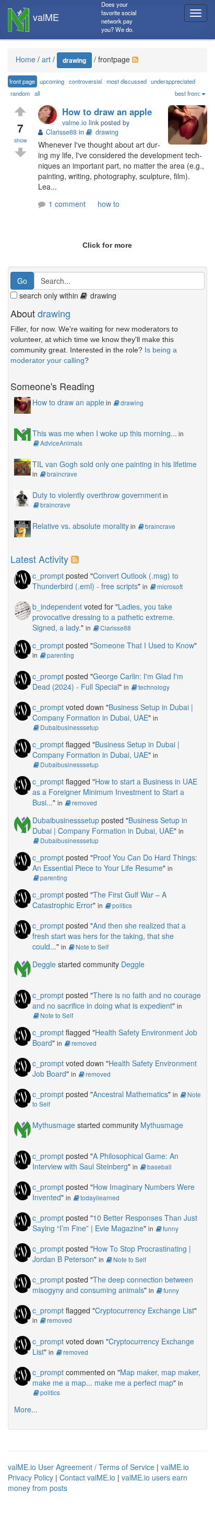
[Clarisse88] (50, 115)
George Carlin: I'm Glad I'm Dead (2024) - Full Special (107, 681)
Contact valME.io (87, 1477)
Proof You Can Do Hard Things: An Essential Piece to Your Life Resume (114, 862)
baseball (159, 1166)
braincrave (62, 473)
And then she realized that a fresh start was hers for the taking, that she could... (109, 936)
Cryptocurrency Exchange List (144, 1310)
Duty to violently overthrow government (96, 495)
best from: (187, 93)
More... (26, 1409)
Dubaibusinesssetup (69, 727)
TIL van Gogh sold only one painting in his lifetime (114, 464)
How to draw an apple (107, 111)
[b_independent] (22, 609)
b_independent (57, 606)
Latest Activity (39, 559)
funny (170, 1228)
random (20, 93)
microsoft (170, 586)
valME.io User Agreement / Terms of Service (81, 1467)
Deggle (44, 964)
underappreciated (173, 81)
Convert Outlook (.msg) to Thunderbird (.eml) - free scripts (105, 580)
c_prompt (48, 575)
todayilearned (100, 1197)
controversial (85, 81)
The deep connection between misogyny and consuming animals (112, 1284)
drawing (74, 60)
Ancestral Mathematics (130, 1094)
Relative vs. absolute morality (80, 526)
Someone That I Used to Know (143, 645)
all (37, 93)
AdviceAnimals (61, 442)
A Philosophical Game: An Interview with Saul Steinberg (105, 1161)
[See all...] (76, 559)
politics (122, 905)
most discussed (126, 81)
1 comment (67, 203)
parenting (60, 654)
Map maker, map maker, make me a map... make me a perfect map (116, 1377)
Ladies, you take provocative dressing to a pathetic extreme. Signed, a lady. (103, 617)
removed (84, 802)
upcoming (52, 81)
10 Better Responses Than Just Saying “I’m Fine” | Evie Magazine (114, 1222)
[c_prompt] (22, 578)
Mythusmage (53, 1125)
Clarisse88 (115, 627)
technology (154, 686)
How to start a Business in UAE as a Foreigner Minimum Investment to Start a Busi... (114, 792)
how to (109, 203)
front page (22, 81)
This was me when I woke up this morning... (104, 433)
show (20, 140)
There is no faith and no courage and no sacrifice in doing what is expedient (116, 1000)
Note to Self (92, 946)
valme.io (74, 122)
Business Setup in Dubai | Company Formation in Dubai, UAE (112, 712)
